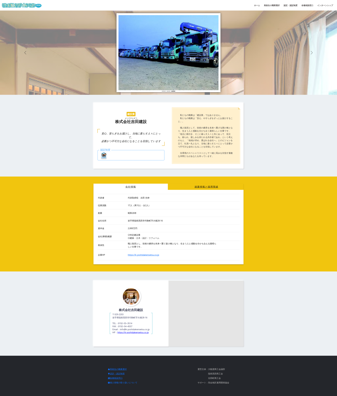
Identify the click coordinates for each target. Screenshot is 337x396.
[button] (25, 53)
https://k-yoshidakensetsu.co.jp (143, 254)
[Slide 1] (164, 91)
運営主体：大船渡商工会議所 (211, 369)
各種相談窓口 (307, 5)
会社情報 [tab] (130, 186)
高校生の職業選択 (272, 5)
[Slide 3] (173, 91)
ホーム (257, 5)
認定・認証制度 (291, 5)
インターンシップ (325, 5)
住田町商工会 (209, 378)
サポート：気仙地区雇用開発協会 (213, 382)
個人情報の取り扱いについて (123, 382)
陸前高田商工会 (210, 373)
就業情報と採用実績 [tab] (206, 186)
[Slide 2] (168, 91)
